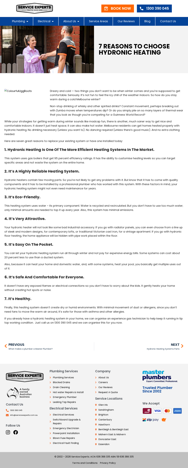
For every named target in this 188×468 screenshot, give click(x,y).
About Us (69, 21)
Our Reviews (126, 21)
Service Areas (98, 21)
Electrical (44, 21)
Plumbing (18, 21)
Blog (147, 21)
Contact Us (168, 21)
